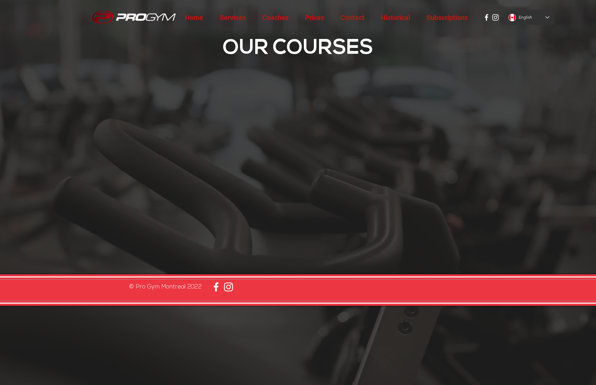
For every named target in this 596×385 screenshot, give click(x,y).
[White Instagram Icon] (495, 17)
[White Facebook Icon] (486, 17)
